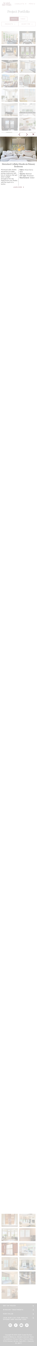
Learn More (18, 187)
